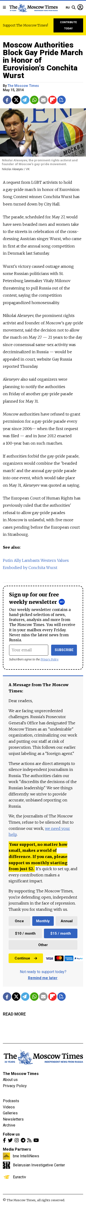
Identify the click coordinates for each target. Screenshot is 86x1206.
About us (10, 1079)
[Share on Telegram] (25, 100)
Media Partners (17, 1149)
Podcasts (11, 1101)
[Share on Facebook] (7, 100)
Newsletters (13, 1119)
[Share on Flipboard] (52, 100)
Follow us (11, 1134)
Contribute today (68, 25)
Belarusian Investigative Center (39, 1165)
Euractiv (19, 1177)
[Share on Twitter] (16, 100)
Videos (9, 1107)
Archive (9, 1125)
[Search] (73, 8)
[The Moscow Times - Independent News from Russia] (33, 7)
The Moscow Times (21, 1073)
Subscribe (64, 650)
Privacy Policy (50, 659)
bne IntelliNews (26, 1156)
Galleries (10, 1113)
